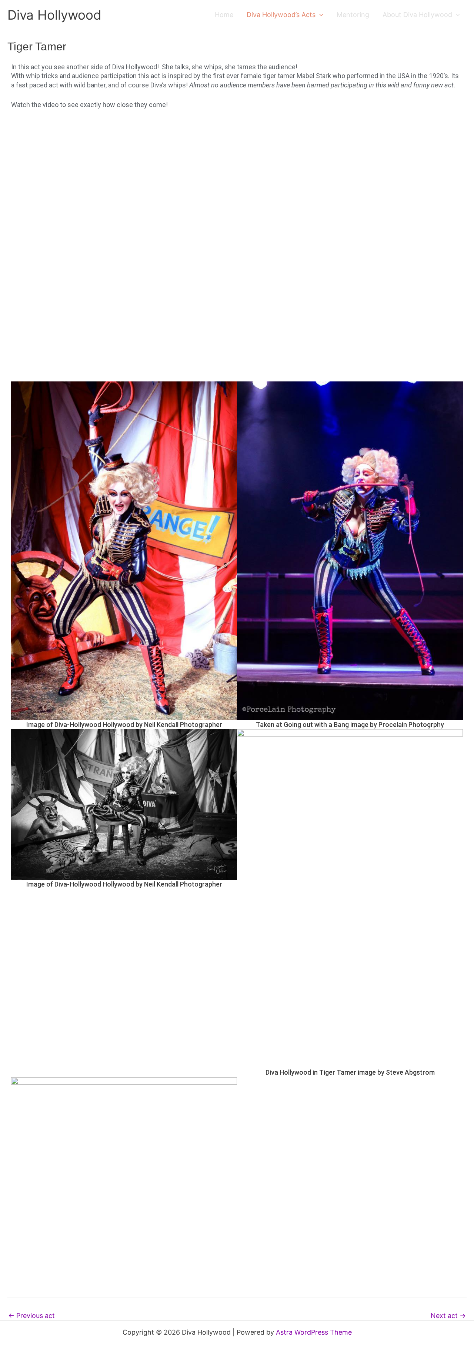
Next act (448, 1315)
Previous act (31, 1315)
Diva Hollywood (54, 15)
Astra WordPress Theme (314, 1332)
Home (224, 15)
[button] (319, 15)
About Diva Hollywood (417, 15)
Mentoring (353, 15)
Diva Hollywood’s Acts (281, 15)
